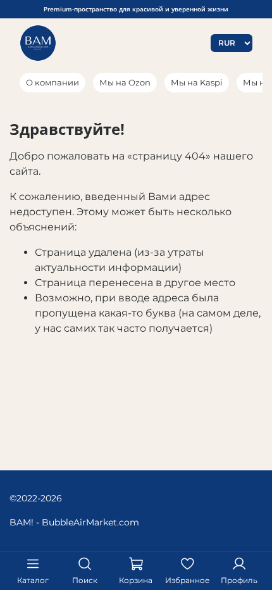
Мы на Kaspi (197, 82)
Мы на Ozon (125, 82)
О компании (52, 82)
